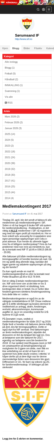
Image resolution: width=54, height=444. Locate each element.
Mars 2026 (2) (12, 116)
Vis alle (9, 97)
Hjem (5, 48)
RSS (10, 102)
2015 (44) (10, 192)
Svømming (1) (12, 91)
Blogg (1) (10, 67)
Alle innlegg (11, 62)
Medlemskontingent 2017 (26, 206)
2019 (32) (10, 169)
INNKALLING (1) (14, 85)
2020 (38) (10, 163)
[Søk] (38, 9)
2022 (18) (10, 151)
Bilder (27, 48)
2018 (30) (10, 175)
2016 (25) (10, 186)
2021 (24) (10, 157)
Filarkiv (38, 48)
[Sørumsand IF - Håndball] (27, 2)
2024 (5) (9, 140)
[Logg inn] (43, 9)
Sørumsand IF (19, 213)
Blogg (15, 48)
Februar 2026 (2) (14, 122)
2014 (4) (9, 198)
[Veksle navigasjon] (49, 9)
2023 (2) (9, 145)
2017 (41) (10, 180)
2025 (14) (10, 134)
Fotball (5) (10, 73)
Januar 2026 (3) (13, 128)
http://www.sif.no (23, 39)
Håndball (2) (11, 79)
